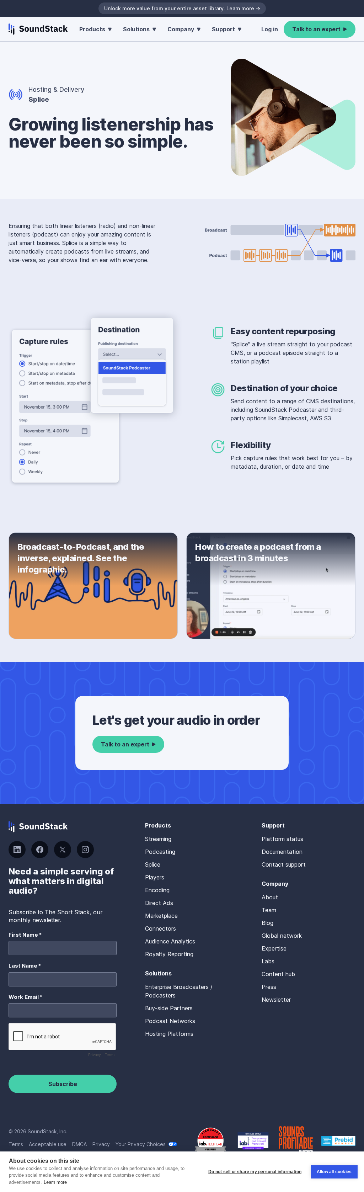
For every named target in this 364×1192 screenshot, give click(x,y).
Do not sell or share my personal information (254, 1171)
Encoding (157, 890)
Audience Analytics (170, 941)
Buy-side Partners (169, 1008)
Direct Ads (159, 902)
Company (180, 29)
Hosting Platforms (169, 1033)
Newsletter (276, 999)
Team (269, 910)
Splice (152, 864)
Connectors (160, 928)
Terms (16, 1144)
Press (269, 986)
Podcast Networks (170, 1021)
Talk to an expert (316, 29)
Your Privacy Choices (141, 1144)
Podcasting (160, 851)
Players (154, 877)
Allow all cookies (334, 1171)
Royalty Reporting (169, 954)
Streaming (158, 838)
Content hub (278, 974)
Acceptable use (47, 1144)
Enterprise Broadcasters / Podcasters (179, 991)
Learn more (55, 1182)
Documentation (282, 851)
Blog (267, 922)
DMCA (79, 1144)
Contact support (284, 864)
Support (223, 29)
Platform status (282, 838)
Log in (269, 29)
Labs (268, 961)
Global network (282, 935)
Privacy (101, 1144)
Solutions (136, 29)
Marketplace (161, 915)
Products (92, 29)
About (270, 897)
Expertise (274, 948)
